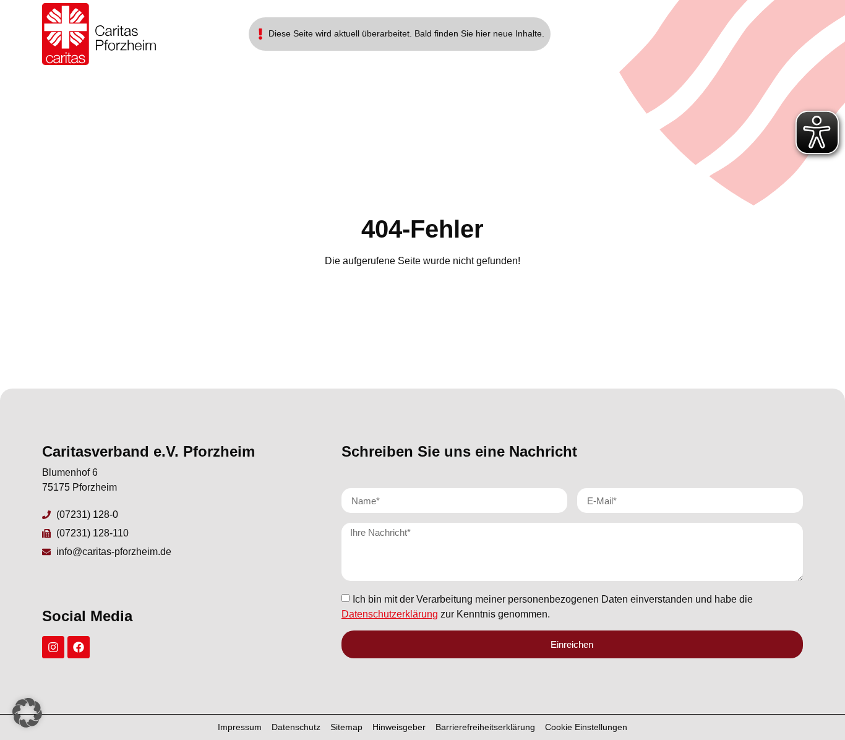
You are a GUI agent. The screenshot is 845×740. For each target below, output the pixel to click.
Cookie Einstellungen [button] (586, 727)
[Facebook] (78, 647)
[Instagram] (53, 647)
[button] (27, 713)
